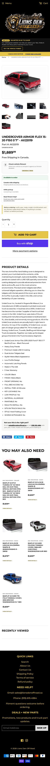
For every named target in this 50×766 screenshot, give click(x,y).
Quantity (6, 219)
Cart (45, 3)
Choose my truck (27, 170)
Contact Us (25, 670)
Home (4, 57)
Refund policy (25, 681)
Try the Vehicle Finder (12, 48)
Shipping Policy (25, 674)
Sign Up (41, 728)
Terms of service (25, 677)
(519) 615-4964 (36, 425)
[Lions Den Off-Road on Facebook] (22, 741)
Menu (8, 3)
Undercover (7, 147)
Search (25, 662)
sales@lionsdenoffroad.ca (17, 425)
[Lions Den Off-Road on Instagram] (26, 741)
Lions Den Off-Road (26, 748)
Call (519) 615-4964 (9, 200)
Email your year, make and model (14, 199)
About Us (25, 665)
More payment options (25, 251)
